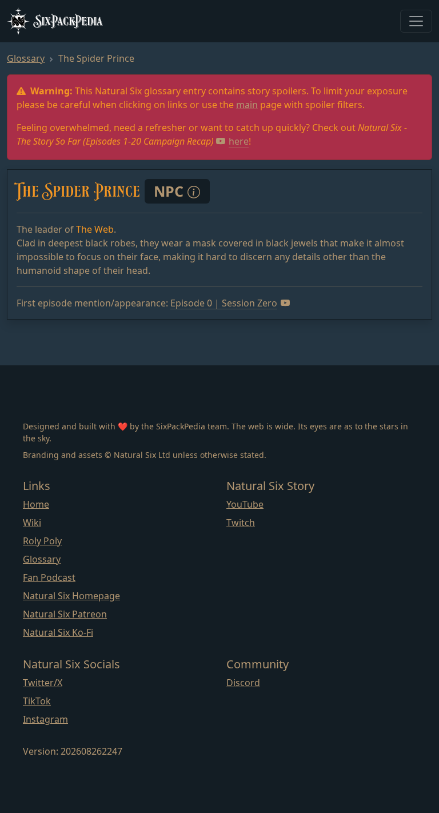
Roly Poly (42, 541)
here (239, 141)
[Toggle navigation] (416, 21)
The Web (95, 229)
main (247, 104)
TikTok (37, 701)
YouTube (245, 504)
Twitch (240, 522)
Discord (243, 682)
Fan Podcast (49, 577)
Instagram (45, 719)
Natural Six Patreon (65, 614)
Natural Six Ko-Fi (58, 632)
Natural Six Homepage (71, 595)
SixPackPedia (68, 20)
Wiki (32, 522)
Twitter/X (42, 682)
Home (36, 504)
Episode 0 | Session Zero (223, 303)
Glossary (26, 58)
